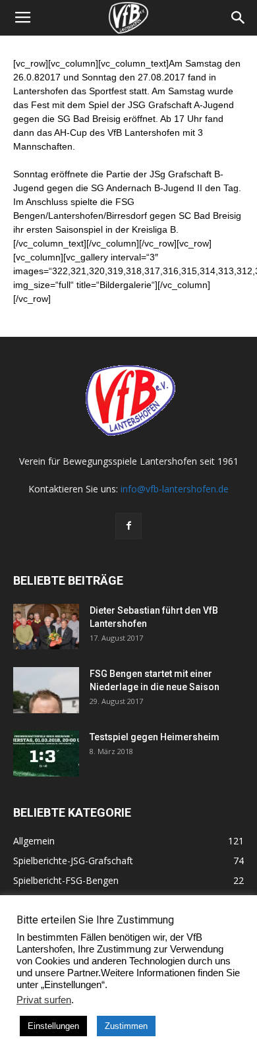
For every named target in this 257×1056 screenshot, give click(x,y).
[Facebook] (128, 526)
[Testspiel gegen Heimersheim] (46, 753)
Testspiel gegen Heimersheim (154, 737)
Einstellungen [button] (53, 1026)
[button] (238, 18)
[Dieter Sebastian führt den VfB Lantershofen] (46, 626)
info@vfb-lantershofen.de (175, 489)
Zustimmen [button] (126, 1026)
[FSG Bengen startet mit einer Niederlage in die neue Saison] (46, 690)
